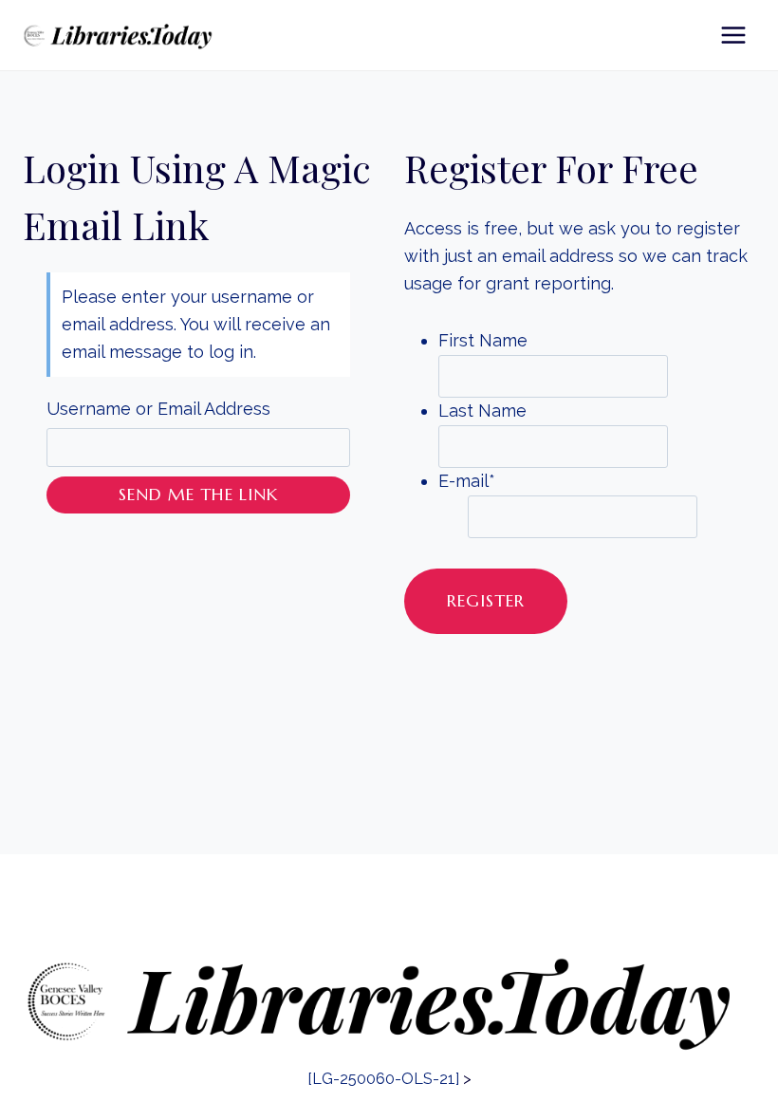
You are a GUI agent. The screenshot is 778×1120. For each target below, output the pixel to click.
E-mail (466, 481)
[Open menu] (733, 34)
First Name (483, 340)
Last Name (482, 410)
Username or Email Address (158, 409)
